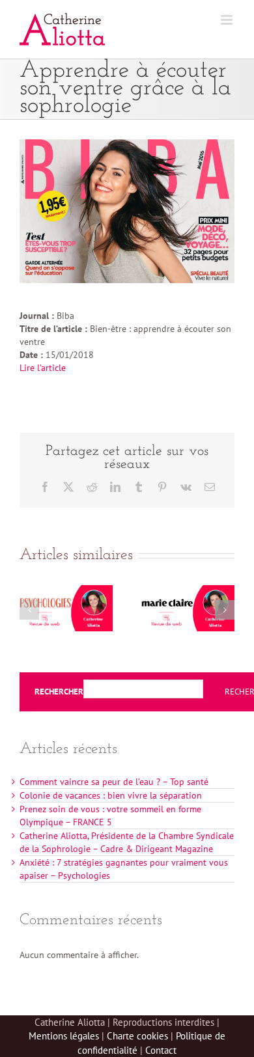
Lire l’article (43, 368)
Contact (160, 1050)
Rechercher (59, 692)
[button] (29, 610)
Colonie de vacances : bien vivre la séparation (111, 795)
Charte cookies (137, 1036)
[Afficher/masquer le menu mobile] (227, 20)
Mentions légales (64, 1036)
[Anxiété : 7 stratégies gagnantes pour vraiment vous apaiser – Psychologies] (66, 591)
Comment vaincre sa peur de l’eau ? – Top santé (114, 782)
